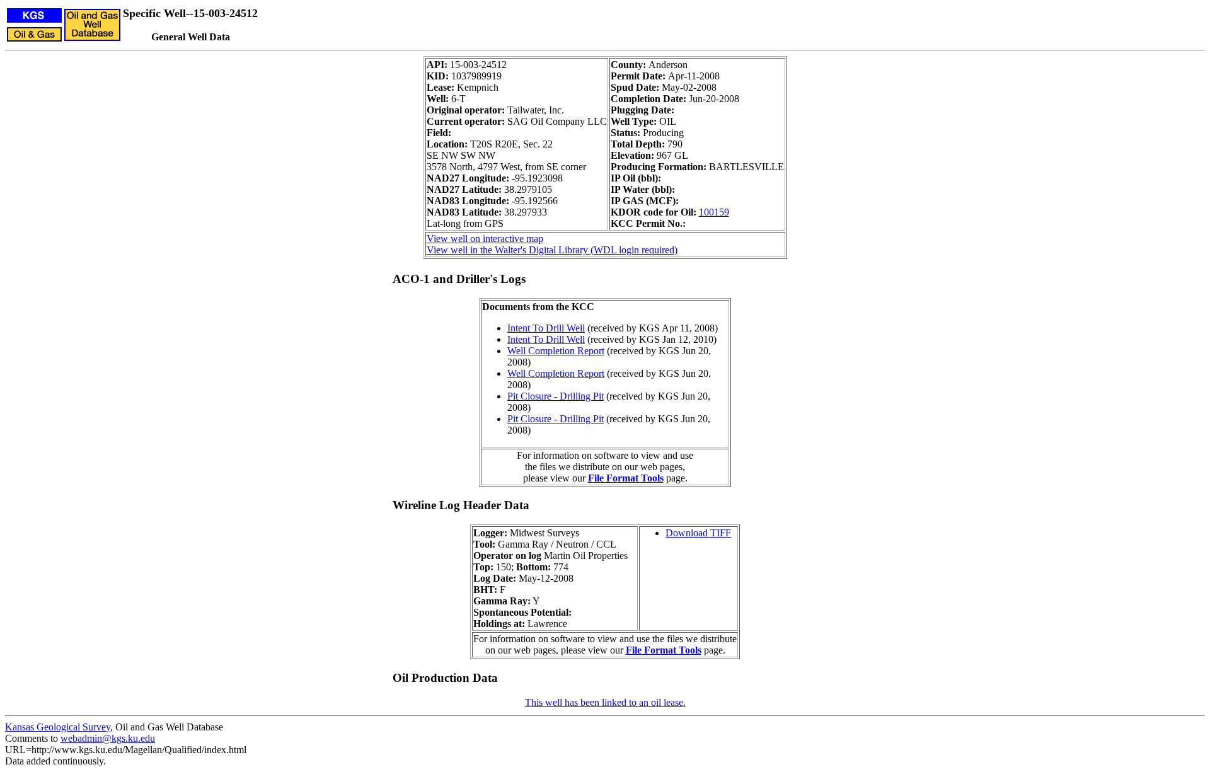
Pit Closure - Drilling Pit (555, 396)
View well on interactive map (485, 238)
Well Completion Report (555, 350)
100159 (714, 212)
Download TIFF (698, 532)
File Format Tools (626, 478)
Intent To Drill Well (546, 328)
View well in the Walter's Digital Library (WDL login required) (552, 250)
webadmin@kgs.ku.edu (107, 738)
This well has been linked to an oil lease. (605, 702)
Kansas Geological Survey (57, 727)
